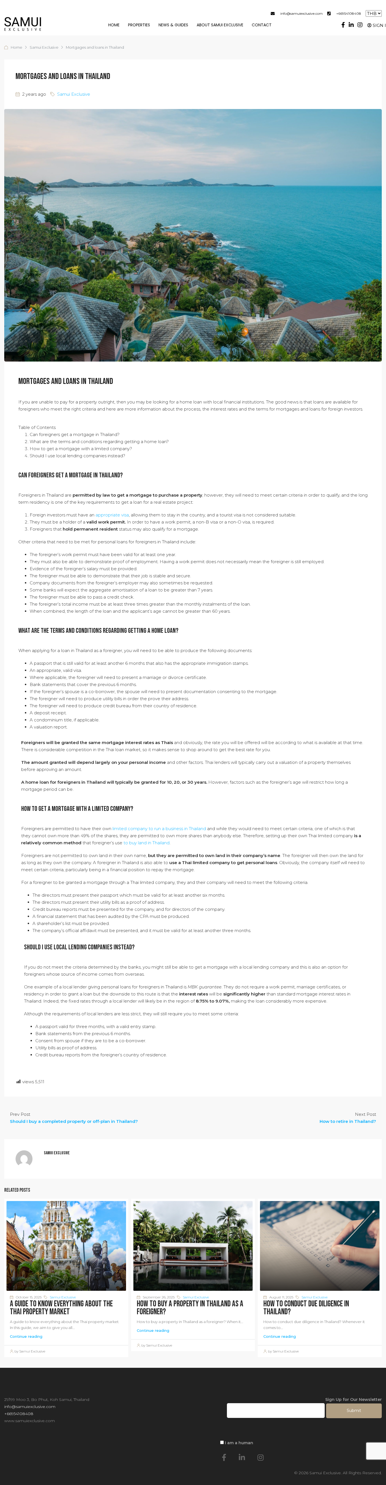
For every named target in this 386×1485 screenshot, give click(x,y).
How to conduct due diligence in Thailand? (306, 1308)
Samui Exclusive (44, 47)
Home (114, 25)
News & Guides (173, 25)
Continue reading (26, 1336)
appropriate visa (112, 515)
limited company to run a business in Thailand (159, 828)
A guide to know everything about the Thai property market (61, 1308)
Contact (262, 25)
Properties (139, 25)
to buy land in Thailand (146, 842)
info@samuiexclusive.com (301, 13)
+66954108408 (348, 13)
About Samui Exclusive (220, 25)
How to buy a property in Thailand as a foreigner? (190, 1308)
